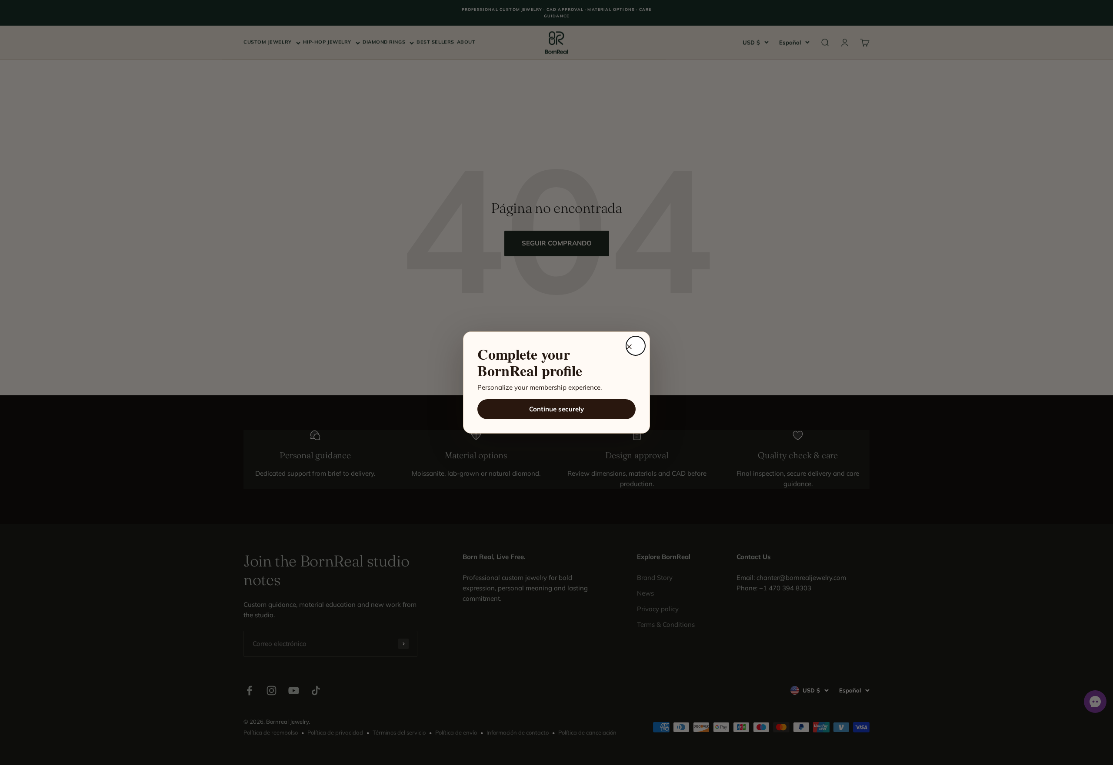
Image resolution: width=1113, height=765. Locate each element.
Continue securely (556, 409)
